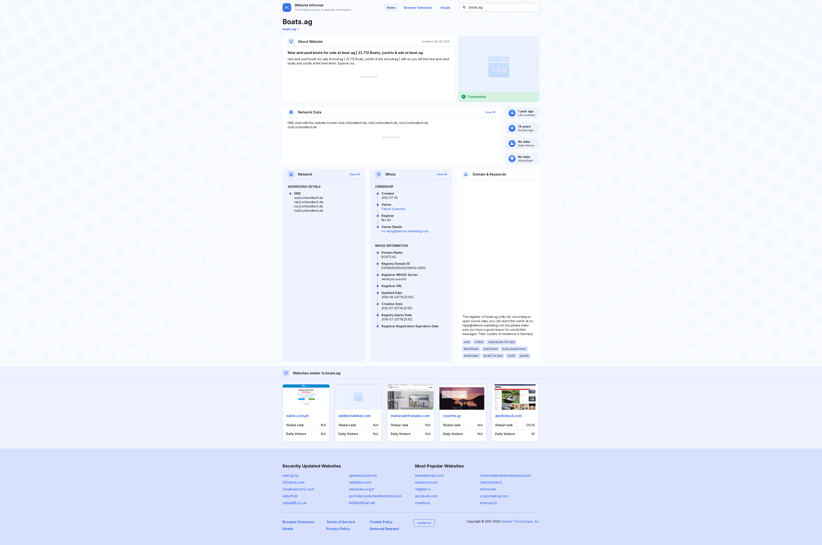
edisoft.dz (290, 496)
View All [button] (490, 112)
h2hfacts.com (294, 482)
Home (391, 7)
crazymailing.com (494, 496)
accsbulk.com (426, 496)
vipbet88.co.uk (295, 503)
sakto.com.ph (297, 416)
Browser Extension (418, 7)
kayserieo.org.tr (361, 489)
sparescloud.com (363, 475)
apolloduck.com (508, 416)
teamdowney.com (429, 475)
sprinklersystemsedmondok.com (375, 496)
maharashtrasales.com (410, 416)
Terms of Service (340, 522)
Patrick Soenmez (393, 209)
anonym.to (488, 503)
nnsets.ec (422, 503)
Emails (445, 7)
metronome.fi (491, 482)
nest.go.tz (290, 475)
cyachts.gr (452, 416)
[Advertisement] (369, 88)
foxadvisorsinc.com (298, 489)
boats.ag (289, 29)
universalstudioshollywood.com (505, 475)
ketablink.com (360, 482)
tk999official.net (362, 503)
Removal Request (384, 529)
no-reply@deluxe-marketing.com (404, 231)
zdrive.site (488, 489)
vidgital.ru (422, 489)
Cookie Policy (381, 522)
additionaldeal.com (354, 416)
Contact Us (424, 522)
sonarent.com (426, 482)
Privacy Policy (338, 529)
